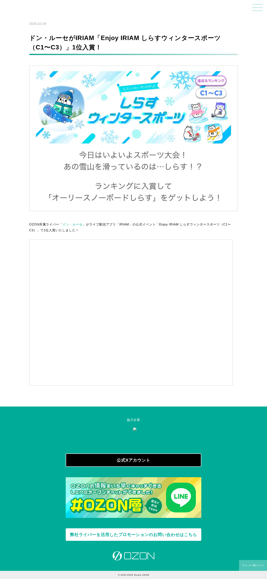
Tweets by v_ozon (80, 444)
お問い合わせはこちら (133, 534)
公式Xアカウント (133, 460)
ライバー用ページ (253, 565)
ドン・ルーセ (73, 224)
